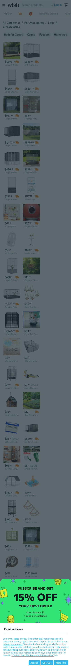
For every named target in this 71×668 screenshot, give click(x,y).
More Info (61, 662)
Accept (34, 662)
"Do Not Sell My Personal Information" (33, 655)
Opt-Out (47, 662)
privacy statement (12, 644)
